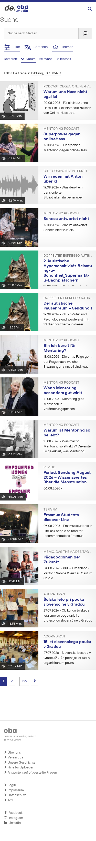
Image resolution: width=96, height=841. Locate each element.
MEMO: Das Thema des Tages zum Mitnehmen (68, 552)
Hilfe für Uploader (20, 767)
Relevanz (46, 59)
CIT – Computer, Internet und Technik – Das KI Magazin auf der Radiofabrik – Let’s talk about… (68, 171)
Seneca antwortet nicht (66, 219)
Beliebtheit (63, 59)
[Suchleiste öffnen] (89, 9)
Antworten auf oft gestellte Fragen (32, 772)
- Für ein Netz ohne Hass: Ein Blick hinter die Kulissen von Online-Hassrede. (67, 108)
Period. (50, 467)
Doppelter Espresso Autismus (68, 255)
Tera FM (50, 509)
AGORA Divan (54, 594)
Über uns (14, 752)
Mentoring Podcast (61, 129)
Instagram (15, 818)
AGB (10, 800)
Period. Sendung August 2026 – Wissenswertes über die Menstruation (67, 477)
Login (11, 785)
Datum (30, 59)
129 (24, 681)
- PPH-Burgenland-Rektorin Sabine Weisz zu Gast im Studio (68, 573)
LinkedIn (14, 823)
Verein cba (15, 757)
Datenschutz (16, 795)
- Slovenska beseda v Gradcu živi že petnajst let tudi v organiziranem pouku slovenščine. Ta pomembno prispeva (67, 662)
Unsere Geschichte (21, 762)
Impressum (15, 790)
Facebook (15, 813)
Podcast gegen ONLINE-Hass (68, 86)
